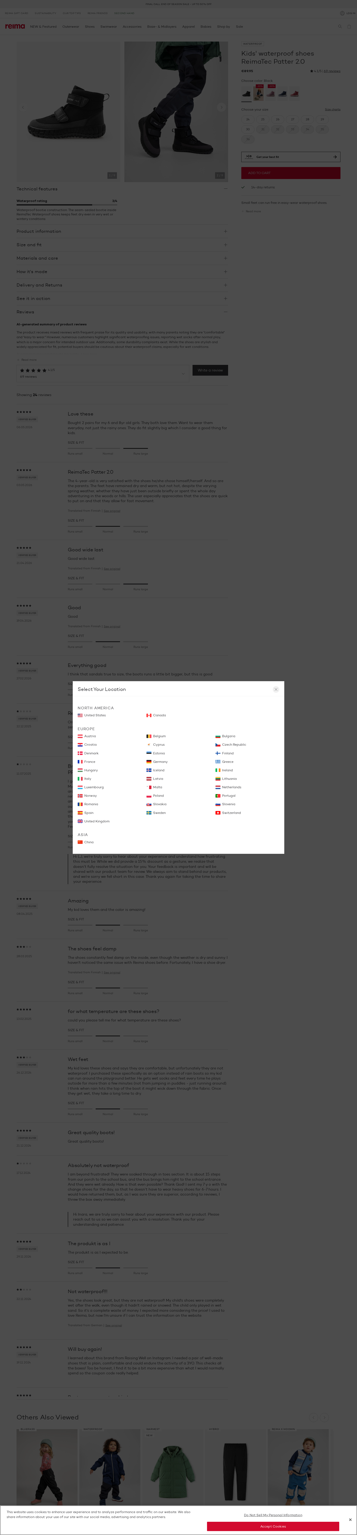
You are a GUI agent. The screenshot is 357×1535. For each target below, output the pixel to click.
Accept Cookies (273, 1526)
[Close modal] (276, 689)
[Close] (350, 1519)
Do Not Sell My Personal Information (273, 1515)
